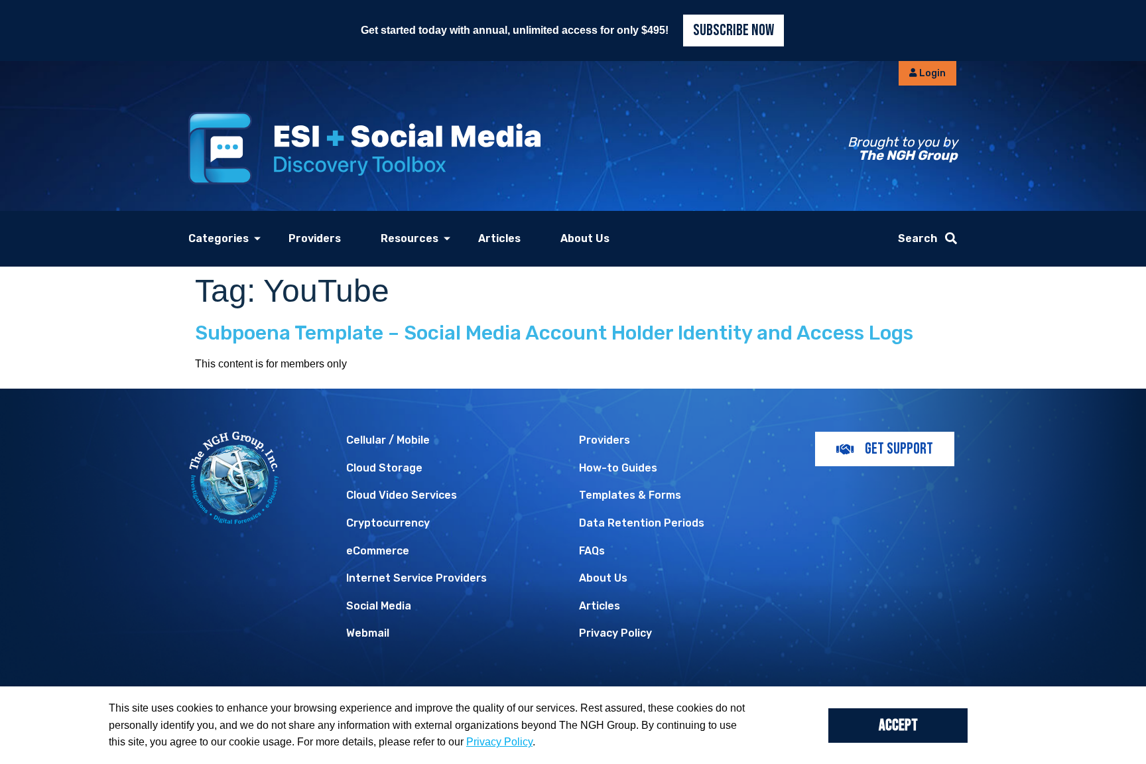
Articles (499, 238)
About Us (584, 238)
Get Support (899, 448)
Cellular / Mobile (388, 440)
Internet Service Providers (416, 578)
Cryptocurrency (388, 523)
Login (931, 73)
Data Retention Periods (641, 523)
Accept (898, 725)
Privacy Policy (615, 633)
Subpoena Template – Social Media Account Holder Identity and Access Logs (554, 333)
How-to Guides (618, 468)
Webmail (367, 633)
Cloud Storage (384, 468)
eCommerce (377, 550)
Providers (314, 238)
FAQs (592, 550)
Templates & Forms (630, 495)
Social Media (378, 606)
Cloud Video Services (401, 495)
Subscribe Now (733, 30)
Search (917, 238)
